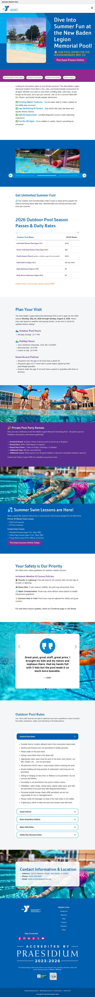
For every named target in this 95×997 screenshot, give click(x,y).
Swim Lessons (69, 77)
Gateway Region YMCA (10, 2)
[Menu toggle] (92, 8)
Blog (63, 908)
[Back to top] (5, 978)
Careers (63, 912)
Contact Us (63, 901)
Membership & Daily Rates (13, 77)
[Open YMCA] (12, 8)
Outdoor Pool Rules (53, 77)
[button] (21, 657)
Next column (78, 232)
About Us (64, 905)
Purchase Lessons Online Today (24, 542)
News (64, 919)
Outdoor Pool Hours (34, 77)
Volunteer (64, 916)
